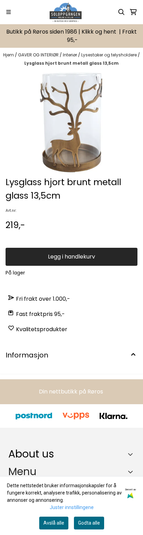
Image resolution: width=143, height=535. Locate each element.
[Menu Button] (8, 12)
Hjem (9, 55)
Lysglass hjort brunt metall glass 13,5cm (71, 63)
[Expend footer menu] (132, 471)
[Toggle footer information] (132, 454)
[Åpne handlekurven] (133, 12)
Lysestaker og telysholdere (109, 55)
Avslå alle (53, 523)
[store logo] (65, 12)
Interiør (70, 55)
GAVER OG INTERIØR (39, 55)
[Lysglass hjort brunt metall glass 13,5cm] (71, 122)
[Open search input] (121, 12)
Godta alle (89, 523)
